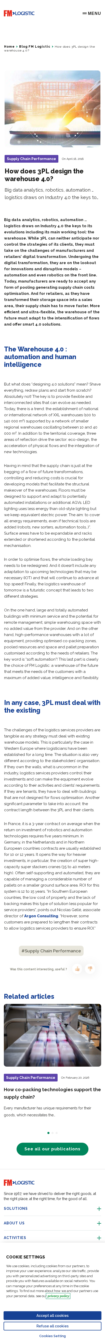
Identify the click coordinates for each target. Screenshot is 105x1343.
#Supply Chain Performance (51, 950)
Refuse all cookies (52, 1326)
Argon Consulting (41, 916)
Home (9, 46)
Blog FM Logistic (34, 46)
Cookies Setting (52, 1336)
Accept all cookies (52, 1316)
